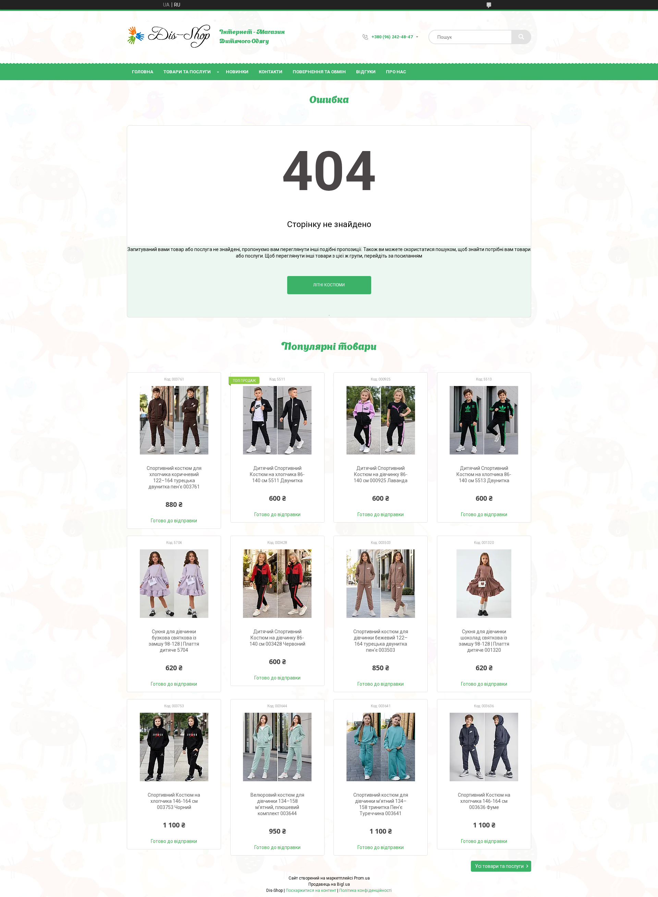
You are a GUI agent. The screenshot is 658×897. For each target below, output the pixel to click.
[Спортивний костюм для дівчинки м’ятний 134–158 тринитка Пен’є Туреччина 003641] (380, 747)
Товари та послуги (187, 71)
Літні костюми (329, 285)
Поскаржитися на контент (311, 890)
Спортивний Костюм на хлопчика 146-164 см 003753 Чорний (174, 801)
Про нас (396, 71)
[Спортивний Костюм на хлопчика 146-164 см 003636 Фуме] (484, 747)
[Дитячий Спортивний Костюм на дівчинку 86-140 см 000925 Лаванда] (380, 420)
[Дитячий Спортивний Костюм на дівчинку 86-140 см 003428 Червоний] (277, 583)
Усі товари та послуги (499, 866)
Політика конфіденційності (365, 890)
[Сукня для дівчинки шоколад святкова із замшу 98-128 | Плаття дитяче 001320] (484, 583)
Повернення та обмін (319, 71)
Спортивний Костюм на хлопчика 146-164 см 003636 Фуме (484, 801)
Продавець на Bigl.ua (329, 884)
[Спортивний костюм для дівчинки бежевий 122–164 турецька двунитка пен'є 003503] (380, 583)
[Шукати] (521, 37)
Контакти (270, 71)
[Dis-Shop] (169, 37)
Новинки (237, 71)
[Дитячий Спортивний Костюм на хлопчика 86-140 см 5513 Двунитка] (484, 420)
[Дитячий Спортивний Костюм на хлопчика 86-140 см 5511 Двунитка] (277, 420)
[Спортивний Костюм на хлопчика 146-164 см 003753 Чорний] (174, 747)
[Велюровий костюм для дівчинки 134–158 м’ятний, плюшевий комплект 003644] (277, 747)
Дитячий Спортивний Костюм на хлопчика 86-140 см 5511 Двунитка (277, 474)
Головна (142, 71)
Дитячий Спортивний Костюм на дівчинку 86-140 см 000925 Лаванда (380, 474)
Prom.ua (362, 878)
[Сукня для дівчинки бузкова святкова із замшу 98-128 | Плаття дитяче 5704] (174, 583)
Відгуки (366, 71)
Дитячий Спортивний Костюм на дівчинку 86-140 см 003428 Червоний (277, 638)
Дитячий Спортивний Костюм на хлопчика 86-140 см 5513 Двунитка (483, 474)
